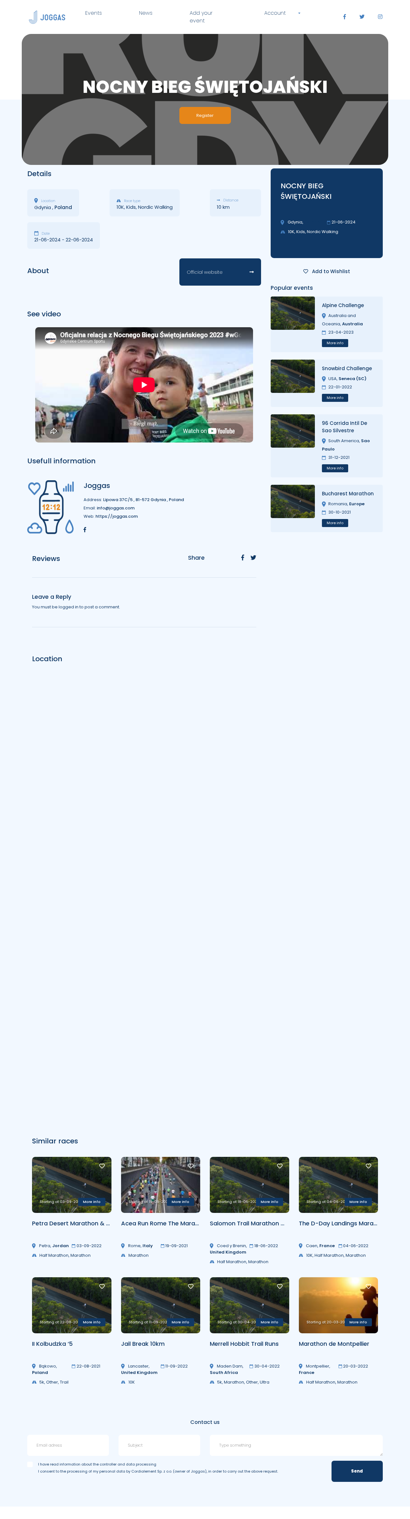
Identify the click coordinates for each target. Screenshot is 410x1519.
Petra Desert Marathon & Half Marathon (89, 1223)
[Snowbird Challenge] (293, 383)
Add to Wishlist (330, 271)
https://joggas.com (116, 516)
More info (335, 342)
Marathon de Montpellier (334, 1344)
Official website (205, 272)
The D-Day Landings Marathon (343, 1223)
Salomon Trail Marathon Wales (254, 1223)
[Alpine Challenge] (293, 324)
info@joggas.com (116, 508)
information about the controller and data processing (108, 1464)
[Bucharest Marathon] (293, 508)
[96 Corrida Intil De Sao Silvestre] (293, 445)
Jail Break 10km (143, 1344)
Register (205, 115)
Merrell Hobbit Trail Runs (244, 1344)
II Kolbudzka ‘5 (52, 1344)
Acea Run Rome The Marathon (165, 1223)
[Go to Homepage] (47, 17)
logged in (68, 607)
